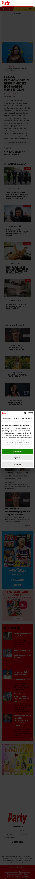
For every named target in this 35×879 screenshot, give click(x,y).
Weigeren (17, 464)
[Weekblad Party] (9, 3)
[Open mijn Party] (26, 3)
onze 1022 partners (14, 428)
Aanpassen (16, 458)
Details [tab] (16, 418)
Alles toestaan (17, 451)
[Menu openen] (20, 3)
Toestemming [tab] (6, 418)
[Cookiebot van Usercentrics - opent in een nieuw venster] (25, 413)
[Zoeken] (31, 3)
